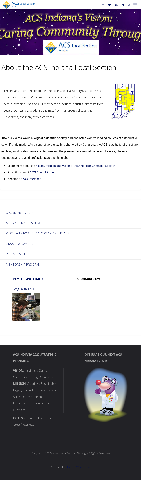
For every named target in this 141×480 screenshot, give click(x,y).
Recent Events (17, 254)
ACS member (32, 178)
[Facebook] (103, 5)
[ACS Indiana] (19, 5)
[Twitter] (109, 5)
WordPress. (83, 467)
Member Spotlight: (27, 279)
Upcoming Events (20, 213)
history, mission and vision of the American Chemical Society (75, 165)
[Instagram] (123, 5)
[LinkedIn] (116, 5)
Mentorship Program (23, 264)
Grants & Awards (19, 244)
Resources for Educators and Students (38, 233)
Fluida (69, 467)
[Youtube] (129, 5)
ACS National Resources (25, 223)
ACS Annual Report (42, 172)
